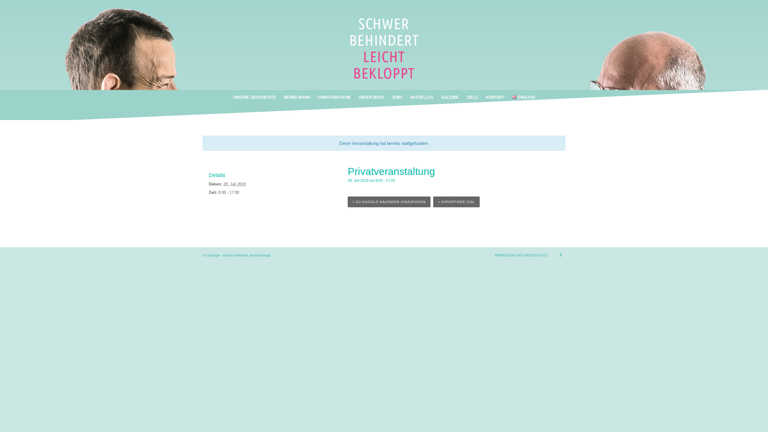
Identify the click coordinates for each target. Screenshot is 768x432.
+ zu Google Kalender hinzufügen (389, 202)
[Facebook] (561, 255)
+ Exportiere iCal (456, 202)
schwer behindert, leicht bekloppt (247, 255)
